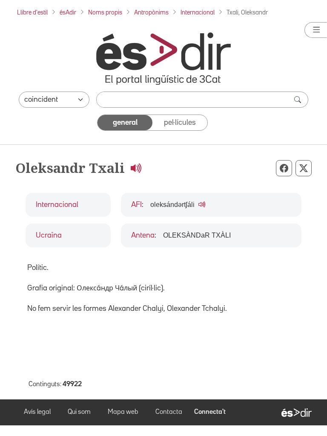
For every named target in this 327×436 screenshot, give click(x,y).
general (125, 122)
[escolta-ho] (135, 168)
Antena (143, 235)
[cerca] (298, 99)
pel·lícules (180, 122)
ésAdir (68, 12)
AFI (136, 204)
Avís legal (37, 412)
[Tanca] (315, 30)
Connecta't (210, 412)
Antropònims (151, 12)
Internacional (198, 12)
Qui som (79, 412)
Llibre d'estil (32, 12)
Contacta (168, 412)
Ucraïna (49, 235)
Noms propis (105, 12)
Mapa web (123, 412)
